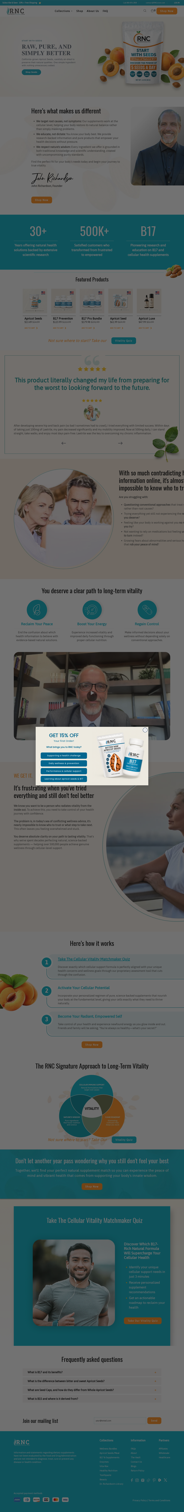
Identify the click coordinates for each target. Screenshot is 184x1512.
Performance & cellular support (63, 771)
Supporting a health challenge (64, 755)
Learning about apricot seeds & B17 (64, 778)
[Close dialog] (145, 730)
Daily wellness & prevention (64, 763)
